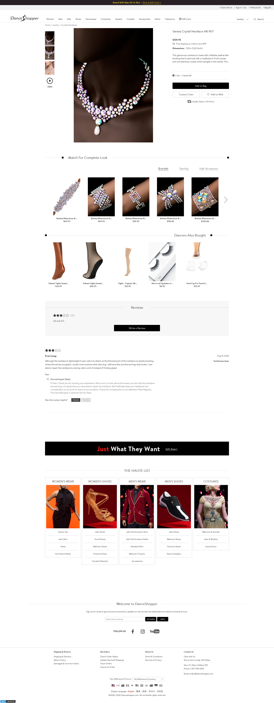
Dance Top (63, 531)
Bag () (267, 7)
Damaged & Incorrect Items (66, 663)
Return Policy (60, 660)
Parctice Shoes (174, 546)
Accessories (137, 561)
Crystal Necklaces (69, 25)
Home (48, 25)
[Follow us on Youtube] (155, 631)
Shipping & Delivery (62, 656)
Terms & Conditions (153, 656)
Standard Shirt (137, 546)
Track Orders (106, 663)
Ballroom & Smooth (211, 531)
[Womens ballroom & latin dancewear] (63, 506)
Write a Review (137, 328)
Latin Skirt (63, 539)
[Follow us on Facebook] (132, 631)
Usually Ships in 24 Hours (203, 101)
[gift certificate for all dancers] (137, 448)
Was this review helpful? (56, 400)
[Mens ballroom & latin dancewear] (137, 506)
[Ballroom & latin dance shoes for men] (174, 506)
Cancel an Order (107, 667)
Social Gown (211, 546)
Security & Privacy (153, 660)
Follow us (120, 631)
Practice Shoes (100, 553)
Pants (63, 546)
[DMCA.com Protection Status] (8, 701)
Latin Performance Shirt (137, 531)
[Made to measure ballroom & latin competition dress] (211, 506)
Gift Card (186, 19)
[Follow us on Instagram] (142, 631)
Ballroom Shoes (100, 546)
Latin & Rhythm (211, 539)
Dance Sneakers (174, 553)
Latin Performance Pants (137, 539)
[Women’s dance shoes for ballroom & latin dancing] (100, 506)
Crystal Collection (100, 561)
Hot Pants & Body (63, 553)
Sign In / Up (241, 7)
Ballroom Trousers (137, 553)
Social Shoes (100, 539)
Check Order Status (109, 656)
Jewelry (55, 25)
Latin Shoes (100, 531)
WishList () (255, 7)
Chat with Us (226, 7)
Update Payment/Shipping (112, 660)
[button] (226, 200)
